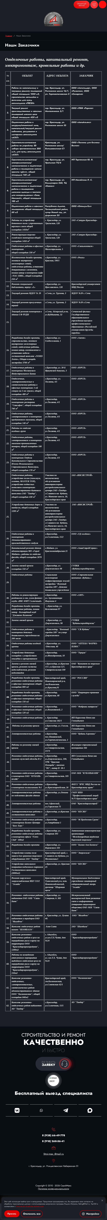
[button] (82, 4)
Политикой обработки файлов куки (29, 1206)
